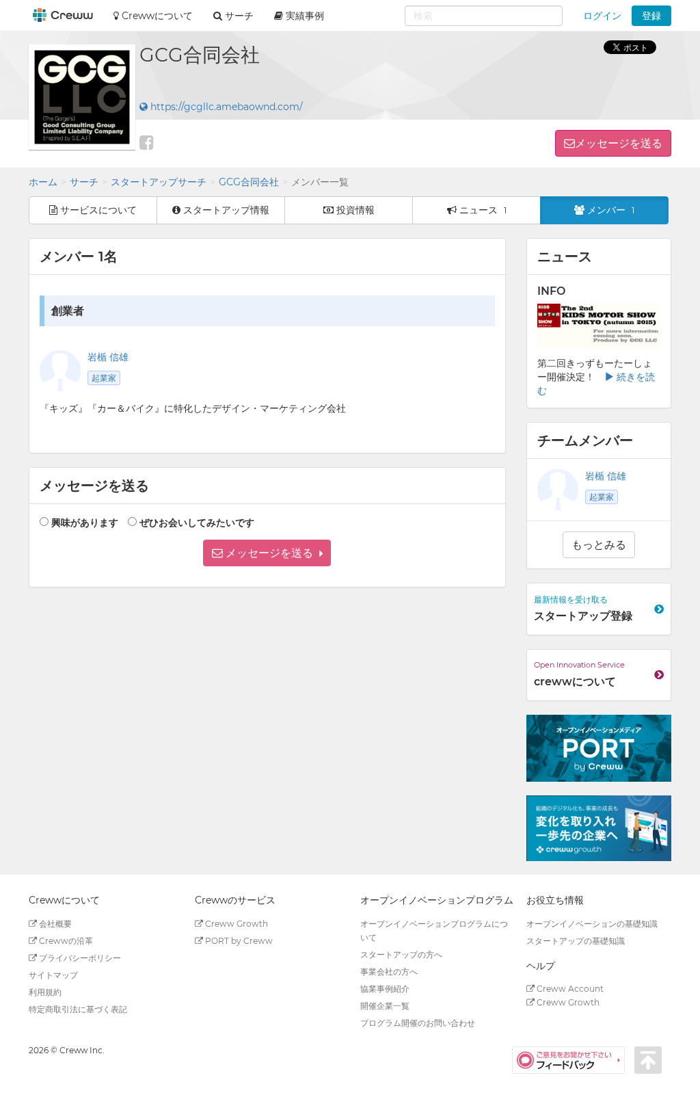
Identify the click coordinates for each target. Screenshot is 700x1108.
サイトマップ (53, 975)
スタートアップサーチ (158, 182)
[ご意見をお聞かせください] (573, 1059)
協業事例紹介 (384, 989)
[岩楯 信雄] (557, 489)
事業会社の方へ (389, 971)
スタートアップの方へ (401, 954)
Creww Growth (235, 924)
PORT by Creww (238, 941)
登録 (651, 16)
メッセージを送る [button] (618, 143)
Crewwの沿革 (65, 941)
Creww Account (569, 989)
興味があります (84, 522)
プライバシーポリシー (79, 958)
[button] (267, 553)
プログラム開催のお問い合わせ (417, 1023)
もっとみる (598, 544)
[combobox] (484, 15)
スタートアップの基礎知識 (575, 941)
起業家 (104, 378)
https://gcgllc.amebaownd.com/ (225, 107)
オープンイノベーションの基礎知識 (592, 924)
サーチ (84, 182)
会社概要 (54, 924)
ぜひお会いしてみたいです (196, 522)
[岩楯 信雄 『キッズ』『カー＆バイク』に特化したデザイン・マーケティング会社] (60, 370)
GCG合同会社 (249, 182)
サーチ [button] (238, 16)
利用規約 (45, 992)
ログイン (602, 16)
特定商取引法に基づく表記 (78, 1009)
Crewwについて (156, 16)
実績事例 (303, 16)
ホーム (43, 182)
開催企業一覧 (384, 1006)
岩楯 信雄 (108, 357)
